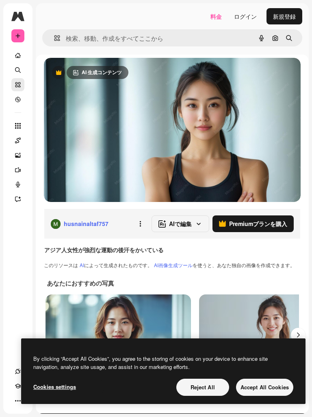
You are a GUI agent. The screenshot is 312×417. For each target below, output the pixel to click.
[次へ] (298, 335)
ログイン (245, 16)
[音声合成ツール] (17, 184)
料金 (216, 16)
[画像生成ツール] (17, 155)
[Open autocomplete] (54, 38)
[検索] (17, 70)
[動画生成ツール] (17, 169)
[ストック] (17, 84)
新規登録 (284, 16)
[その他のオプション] (140, 224)
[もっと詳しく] (17, 99)
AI (82, 264)
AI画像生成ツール (173, 264)
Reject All (203, 387)
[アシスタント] (17, 199)
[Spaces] (17, 140)
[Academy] (17, 386)
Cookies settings (54, 387)
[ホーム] (17, 55)
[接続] (17, 371)
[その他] (17, 400)
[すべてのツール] (17, 125)
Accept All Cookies (264, 387)
